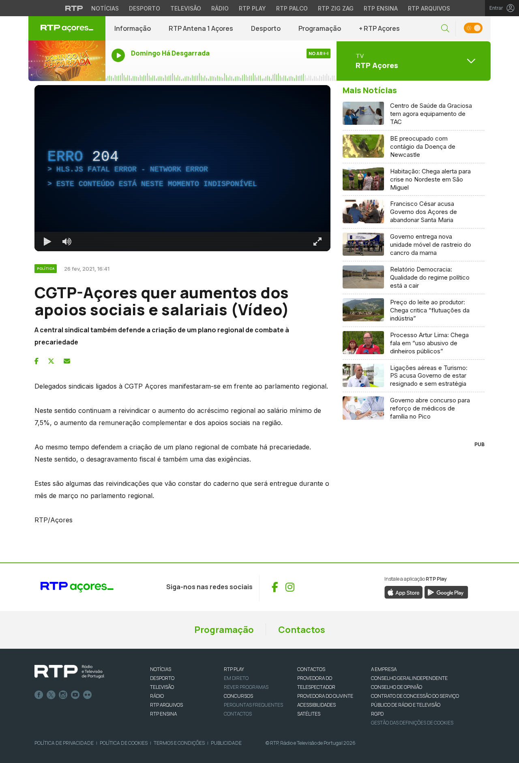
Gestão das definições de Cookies (412, 722)
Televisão (185, 8)
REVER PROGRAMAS (246, 687)
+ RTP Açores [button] (379, 28)
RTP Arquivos (429, 8)
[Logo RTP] (69, 672)
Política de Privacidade (64, 742)
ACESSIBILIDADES (316, 704)
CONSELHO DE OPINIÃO (396, 687)
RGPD (377, 713)
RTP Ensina (381, 8)
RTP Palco (292, 8)
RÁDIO (157, 695)
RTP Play (252, 8)
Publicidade (226, 742)
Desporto (144, 8)
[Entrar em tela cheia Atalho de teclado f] (317, 241)
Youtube (75, 694)
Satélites (308, 713)
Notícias (105, 8)
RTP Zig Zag (336, 8)
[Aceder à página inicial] (66, 28)
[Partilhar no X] (51, 361)
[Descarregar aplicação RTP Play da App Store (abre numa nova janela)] (403, 591)
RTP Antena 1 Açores (201, 28)
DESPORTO (162, 678)
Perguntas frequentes (253, 704)
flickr (87, 694)
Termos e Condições (179, 742)
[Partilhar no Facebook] (36, 361)
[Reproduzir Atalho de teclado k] (47, 241)
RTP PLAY (234, 669)
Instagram (63, 694)
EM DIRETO (236, 678)
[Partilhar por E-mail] (67, 361)
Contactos (301, 630)
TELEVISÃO (162, 687)
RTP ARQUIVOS (166, 704)
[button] (445, 28)
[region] (182, 168)
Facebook (38, 694)
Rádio (220, 8)
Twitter (51, 694)
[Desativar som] (67, 241)
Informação (132, 28)
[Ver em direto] (66, 61)
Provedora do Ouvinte (325, 695)
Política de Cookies (124, 742)
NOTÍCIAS (160, 669)
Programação (319, 28)
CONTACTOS (311, 669)
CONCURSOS (238, 695)
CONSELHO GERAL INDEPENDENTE (409, 678)
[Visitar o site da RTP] (74, 8)
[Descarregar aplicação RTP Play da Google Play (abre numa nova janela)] (446, 591)
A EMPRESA (384, 669)
